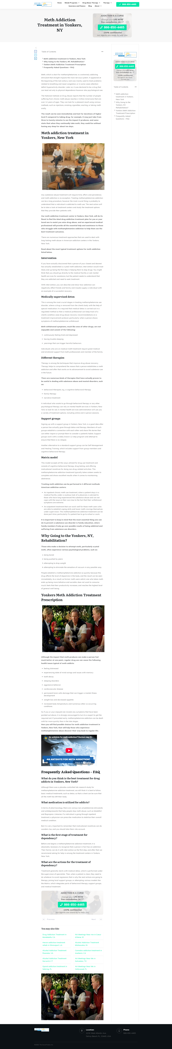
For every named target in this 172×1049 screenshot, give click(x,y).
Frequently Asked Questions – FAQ (59, 67)
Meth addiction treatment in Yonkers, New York (64, 59)
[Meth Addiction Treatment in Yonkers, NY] (72, 996)
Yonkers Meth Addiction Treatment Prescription (65, 64)
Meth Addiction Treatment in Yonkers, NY (59, 25)
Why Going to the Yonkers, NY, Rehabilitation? (64, 61)
